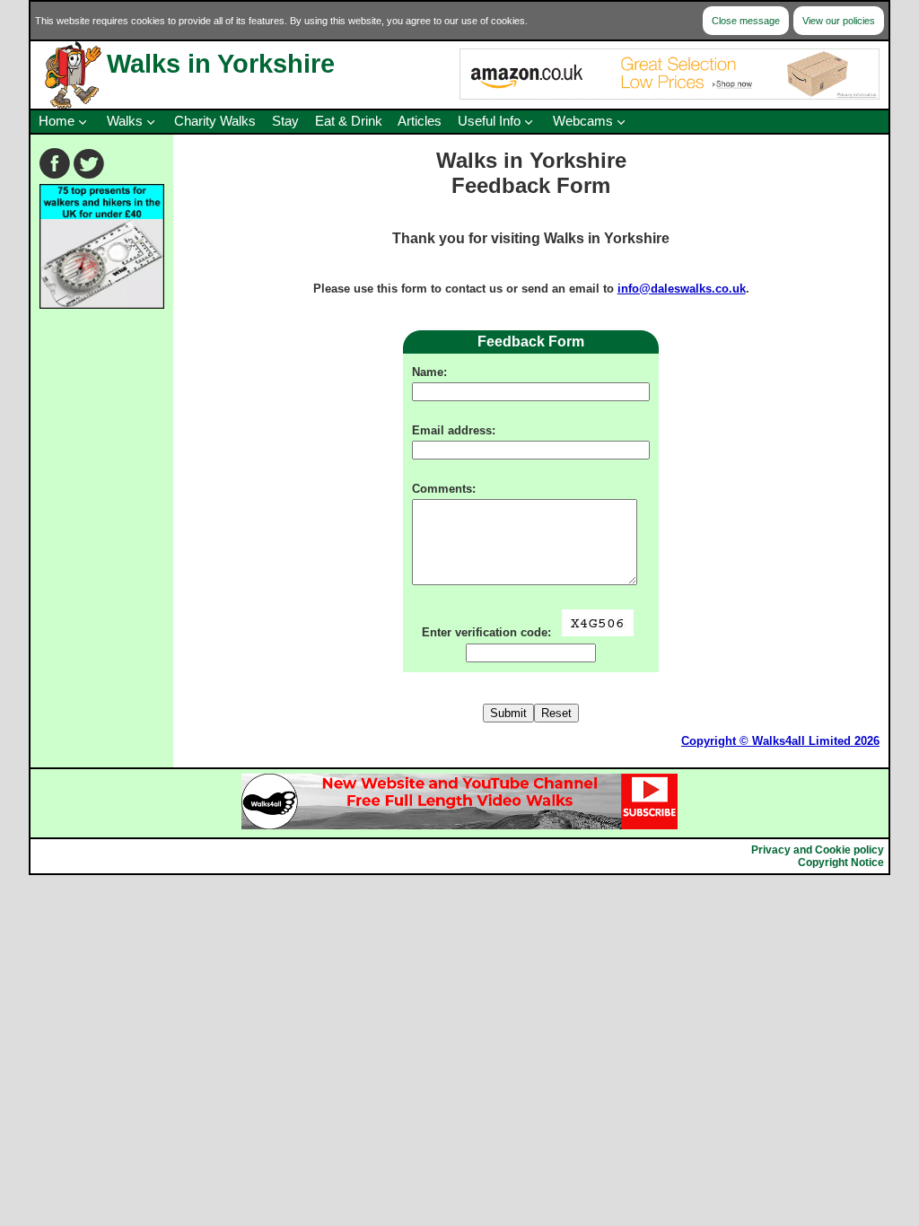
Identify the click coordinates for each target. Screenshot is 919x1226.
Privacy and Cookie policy (817, 850)
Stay (285, 121)
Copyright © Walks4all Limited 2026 (780, 741)
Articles (420, 121)
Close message (746, 20)
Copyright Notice (841, 862)
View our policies (838, 20)
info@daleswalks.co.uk (681, 288)
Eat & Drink (348, 121)
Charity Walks (215, 121)
